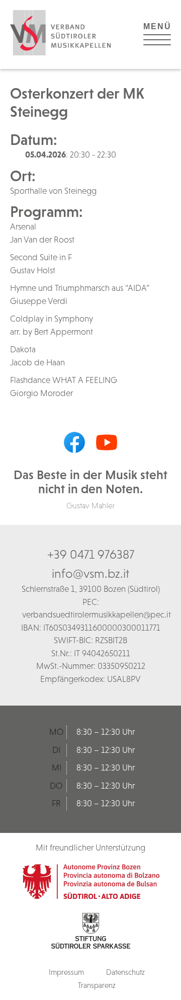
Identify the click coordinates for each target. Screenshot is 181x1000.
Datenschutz (125, 972)
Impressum (66, 972)
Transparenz (97, 985)
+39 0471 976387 (90, 554)
